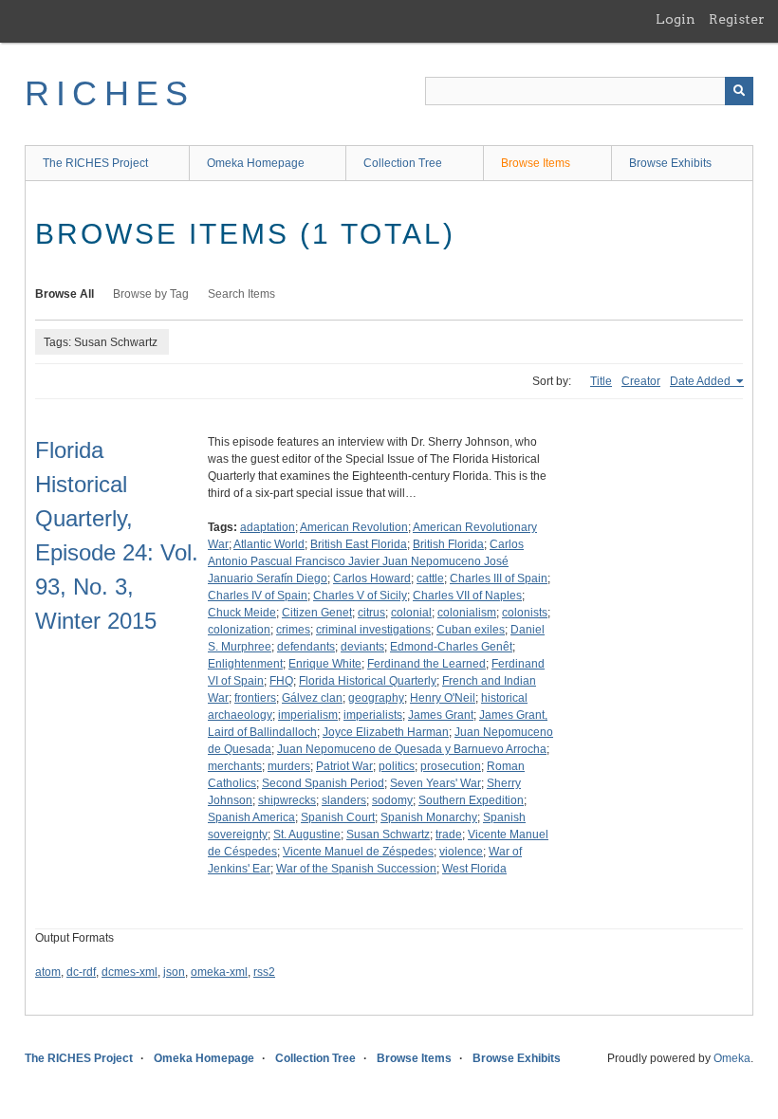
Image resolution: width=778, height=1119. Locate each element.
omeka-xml (219, 972)
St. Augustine (307, 834)
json (174, 972)
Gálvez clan (312, 698)
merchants (235, 766)
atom (48, 972)
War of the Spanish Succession (356, 868)
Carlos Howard (372, 578)
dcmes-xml (129, 972)
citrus (371, 612)
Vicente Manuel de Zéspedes (358, 851)
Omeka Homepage (256, 163)
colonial (411, 612)
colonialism (466, 612)
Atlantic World (269, 544)
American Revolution (354, 527)
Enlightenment (245, 663)
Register (737, 19)
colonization (239, 629)
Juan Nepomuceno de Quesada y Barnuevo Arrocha (411, 749)
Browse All (64, 294)
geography (376, 698)
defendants (306, 646)
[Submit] (739, 91)
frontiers (255, 698)
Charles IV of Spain (257, 595)
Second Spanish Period (323, 783)
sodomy (392, 800)
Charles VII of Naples (467, 595)
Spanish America (251, 817)
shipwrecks (287, 800)
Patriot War (344, 766)
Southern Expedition (471, 800)
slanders (344, 800)
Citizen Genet (317, 612)
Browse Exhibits (670, 163)
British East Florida (358, 544)
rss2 (264, 972)
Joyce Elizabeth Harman (386, 732)
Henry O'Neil (442, 698)
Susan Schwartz (388, 834)
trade (448, 834)
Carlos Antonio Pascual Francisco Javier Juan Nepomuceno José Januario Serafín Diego (366, 561)
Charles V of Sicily (360, 595)
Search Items (241, 294)
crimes (293, 629)
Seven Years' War (435, 783)
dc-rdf (81, 972)
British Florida (448, 544)
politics (397, 766)
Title (601, 381)
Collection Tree (402, 163)
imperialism (308, 715)
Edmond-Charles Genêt (451, 646)
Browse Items (535, 163)
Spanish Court (338, 817)
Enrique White (324, 663)
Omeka (731, 1058)
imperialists (372, 715)
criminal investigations (373, 629)
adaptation (267, 527)
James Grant (440, 715)
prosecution (450, 766)
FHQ (281, 681)
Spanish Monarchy (428, 817)
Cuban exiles (470, 629)
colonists (524, 612)
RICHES (109, 93)
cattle (430, 578)
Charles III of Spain (498, 578)
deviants (362, 646)
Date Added (701, 381)
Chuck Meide (242, 612)
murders (289, 766)
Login (675, 19)
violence (461, 851)
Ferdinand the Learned (426, 663)
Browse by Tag (151, 294)
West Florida (474, 868)
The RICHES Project (95, 163)
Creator (640, 381)
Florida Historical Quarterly (367, 681)
